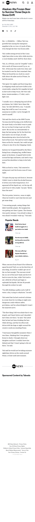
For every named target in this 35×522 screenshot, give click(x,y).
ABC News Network (13, 444)
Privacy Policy (22, 444)
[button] (3, 2)
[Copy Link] (15, 31)
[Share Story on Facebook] (3, 31)
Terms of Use (25, 450)
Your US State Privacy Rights (17, 446)
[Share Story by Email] (11, 31)
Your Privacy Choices (13, 452)
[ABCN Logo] (11, 3)
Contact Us (23, 452)
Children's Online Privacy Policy (11, 448)
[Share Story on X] (7, 31)
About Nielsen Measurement (13, 450)
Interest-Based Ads (26, 448)
